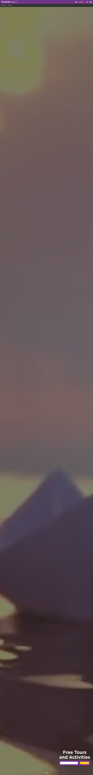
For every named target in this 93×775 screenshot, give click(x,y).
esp (79, 2)
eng (83, 2)
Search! (84, 763)
